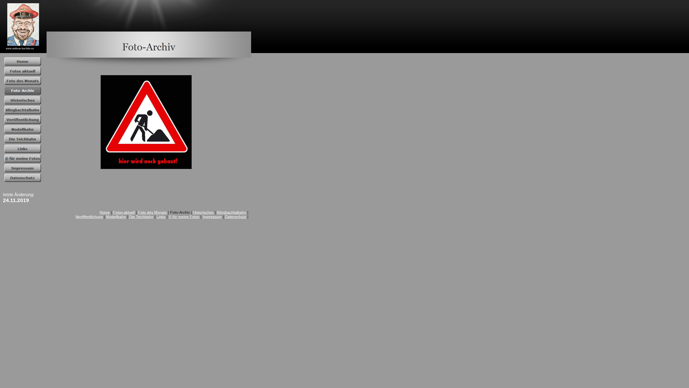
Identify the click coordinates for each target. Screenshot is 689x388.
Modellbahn (116, 216)
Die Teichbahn (141, 216)
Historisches (203, 212)
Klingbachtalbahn (231, 212)
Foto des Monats (152, 212)
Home (105, 212)
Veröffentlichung (89, 216)
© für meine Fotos (184, 216)
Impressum (212, 216)
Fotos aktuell (124, 212)
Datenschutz (235, 216)
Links (161, 216)
